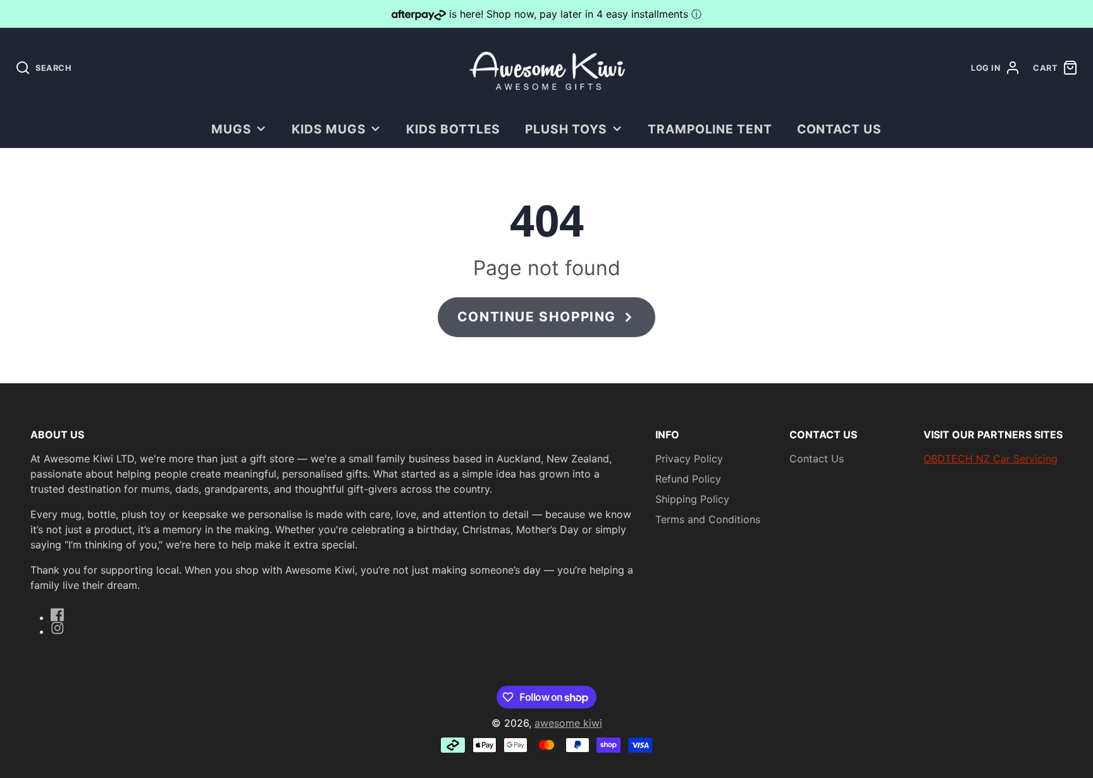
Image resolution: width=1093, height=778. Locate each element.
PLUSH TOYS (566, 129)
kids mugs (329, 129)
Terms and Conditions (707, 519)
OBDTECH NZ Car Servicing (990, 458)
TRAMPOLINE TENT (710, 129)
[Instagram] (58, 628)
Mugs (231, 129)
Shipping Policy (692, 499)
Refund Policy (688, 478)
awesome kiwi (568, 723)
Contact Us (839, 129)
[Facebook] (58, 615)
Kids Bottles (453, 129)
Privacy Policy (689, 458)
